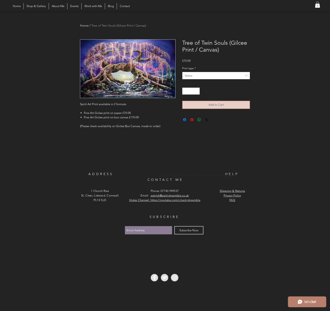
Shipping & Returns (232, 191)
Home (84, 25)
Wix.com (231, 175)
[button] (317, 5)
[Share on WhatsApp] (199, 119)
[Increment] (196, 91)
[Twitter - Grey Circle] (164, 277)
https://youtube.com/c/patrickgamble (175, 200)
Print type (189, 68)
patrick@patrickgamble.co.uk (170, 195)
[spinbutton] (191, 91)
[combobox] (216, 75)
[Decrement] (185, 91)
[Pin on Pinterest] (192, 119)
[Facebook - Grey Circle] (154, 277)
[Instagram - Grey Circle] (174, 277)
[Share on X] (206, 119)
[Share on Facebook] (184, 119)
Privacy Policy (232, 195)
